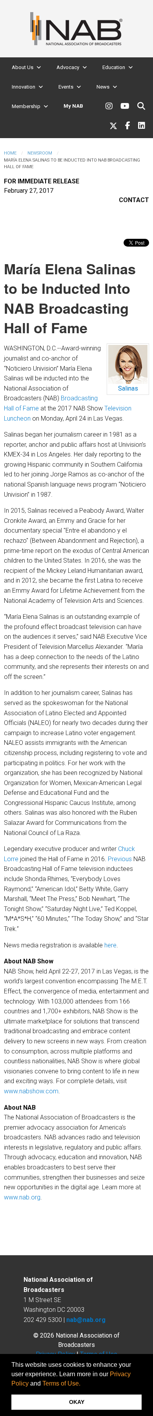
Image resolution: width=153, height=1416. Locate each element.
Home (10, 153)
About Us (22, 67)
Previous (120, 859)
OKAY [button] (76, 1402)
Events (65, 87)
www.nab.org (22, 1197)
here (110, 945)
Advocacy (67, 67)
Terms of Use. (61, 1383)
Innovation (23, 87)
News (103, 87)
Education (113, 67)
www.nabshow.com (31, 1091)
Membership (26, 106)
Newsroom (39, 153)
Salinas (128, 388)
